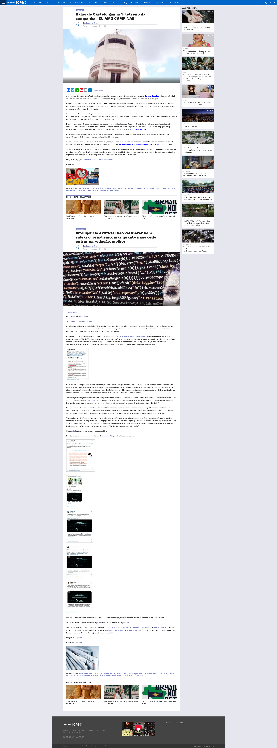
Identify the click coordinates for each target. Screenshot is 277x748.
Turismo (117, 190)
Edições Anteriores (131, 3)
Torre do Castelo (106, 190)
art (80, 188)
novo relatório (128, 329)
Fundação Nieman (112, 627)
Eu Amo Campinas (73, 190)
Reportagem (96, 675)
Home (34, 3)
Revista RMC (44, 3)
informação (133, 674)
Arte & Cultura (209, 746)
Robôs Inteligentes (125, 675)
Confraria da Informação (127, 188)
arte (84, 188)
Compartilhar (98, 91)
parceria (85, 627)
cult (140, 188)
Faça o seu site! (160, 3)
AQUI (73, 431)
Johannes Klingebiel (109, 436)
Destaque (171, 188)
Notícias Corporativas (111, 3)
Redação (86, 675)
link (100, 622)
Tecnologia (138, 675)
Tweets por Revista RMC (175, 723)
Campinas (77, 164)
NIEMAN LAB (83, 316)
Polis (80, 675)
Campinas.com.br (90, 159)
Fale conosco (175, 3)
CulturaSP (154, 188)
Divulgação (77, 637)
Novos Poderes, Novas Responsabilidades (128, 336)
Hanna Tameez (76, 321)
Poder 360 (87, 321)
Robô (114, 675)
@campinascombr (106, 159)
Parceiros (147, 3)
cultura (146, 188)
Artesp (89, 188)
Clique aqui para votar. (139, 129)
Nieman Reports (159, 627)
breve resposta (84, 436)
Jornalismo (162, 674)
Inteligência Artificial (148, 674)
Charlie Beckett (93, 400)
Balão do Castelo (100, 188)
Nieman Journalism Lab (141, 627)
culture (162, 188)
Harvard (126, 627)
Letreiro (84, 190)
